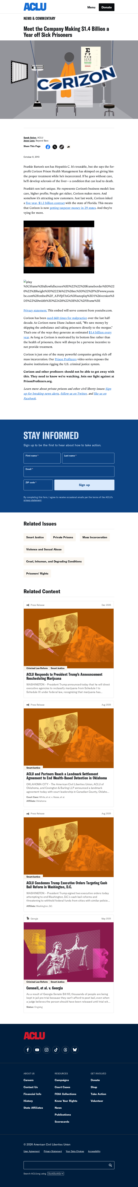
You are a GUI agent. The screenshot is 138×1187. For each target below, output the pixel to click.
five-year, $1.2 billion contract (45, 203)
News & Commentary (38, 19)
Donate (106, 7)
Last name (69, 455)
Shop (94, 1087)
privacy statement (32, 500)
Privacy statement (53, 1151)
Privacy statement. (35, 310)
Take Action (98, 1093)
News (58, 1107)
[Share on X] (55, 148)
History (28, 1100)
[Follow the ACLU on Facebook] (28, 1050)
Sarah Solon (30, 137)
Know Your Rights (66, 1100)
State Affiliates (33, 1107)
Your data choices (75, 1151)
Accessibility (94, 1151)
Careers (28, 1080)
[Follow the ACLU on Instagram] (46, 1050)
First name (31, 455)
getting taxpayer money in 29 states (73, 208)
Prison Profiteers (66, 359)
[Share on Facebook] (48, 148)
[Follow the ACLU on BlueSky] (75, 1050)
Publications (63, 1114)
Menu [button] (91, 7)
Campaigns (62, 1080)
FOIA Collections (65, 1093)
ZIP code (30, 482)
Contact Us (31, 1087)
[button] (61, 147)
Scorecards (62, 1121)
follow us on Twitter (73, 393)
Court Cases (62, 1087)
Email (28, 469)
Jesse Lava (29, 140)
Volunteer (97, 1100)
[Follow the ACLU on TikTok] (56, 1050)
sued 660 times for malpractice (67, 318)
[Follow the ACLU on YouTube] (37, 1050)
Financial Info (32, 1093)
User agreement (32, 1151)
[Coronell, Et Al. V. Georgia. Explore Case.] (69, 964)
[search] (110, 1165)
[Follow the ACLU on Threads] (65, 1050)
